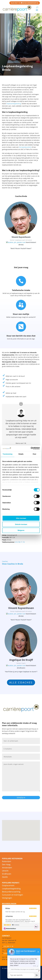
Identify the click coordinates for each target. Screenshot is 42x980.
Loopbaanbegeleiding (11, 889)
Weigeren (21, 530)
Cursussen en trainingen (12, 895)
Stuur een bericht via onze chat (21, 335)
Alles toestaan (21, 518)
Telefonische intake (21, 290)
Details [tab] (21, 454)
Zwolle (5, 877)
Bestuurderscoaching (11, 892)
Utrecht (5, 871)
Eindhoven (6, 874)
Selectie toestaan (21, 524)
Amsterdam (7, 868)
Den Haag (6, 865)
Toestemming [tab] (7, 454)
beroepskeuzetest (25, 147)
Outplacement (8, 886)
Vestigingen (7, 898)
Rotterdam (6, 862)
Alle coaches (21, 682)
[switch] (37, 496)
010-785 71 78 (20, 542)
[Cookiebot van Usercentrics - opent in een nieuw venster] (31, 448)
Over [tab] (34, 454)
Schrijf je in (21, 797)
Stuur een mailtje (21, 314)
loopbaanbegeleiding (13, 104)
